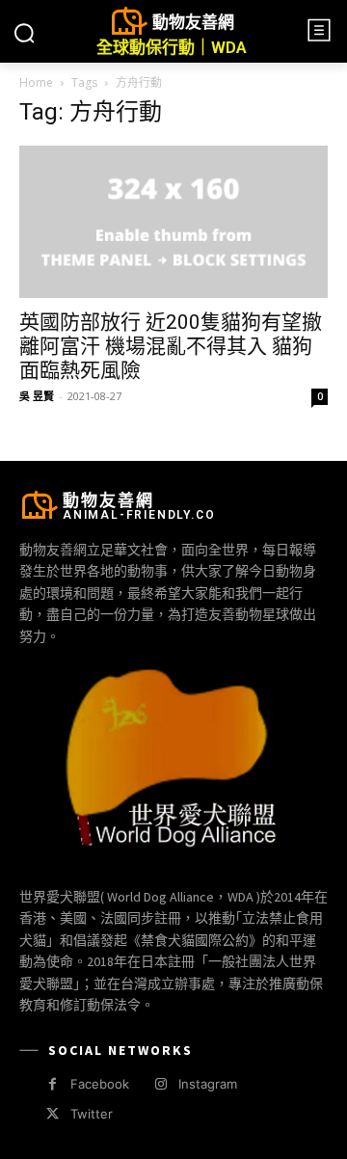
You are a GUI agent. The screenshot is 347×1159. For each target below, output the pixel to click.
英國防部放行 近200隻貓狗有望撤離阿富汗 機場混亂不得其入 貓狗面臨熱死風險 (170, 346)
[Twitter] (52, 1114)
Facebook (99, 1084)
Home (36, 82)
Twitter (91, 1113)
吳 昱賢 (36, 396)
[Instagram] (160, 1084)
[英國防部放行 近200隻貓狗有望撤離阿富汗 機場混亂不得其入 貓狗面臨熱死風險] (173, 222)
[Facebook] (52, 1084)
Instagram (207, 1084)
